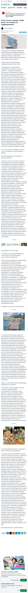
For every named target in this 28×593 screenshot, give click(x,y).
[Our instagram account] (8, 1)
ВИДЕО (25, 7)
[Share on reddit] (13, 533)
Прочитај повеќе (15, 580)
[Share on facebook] (8, 533)
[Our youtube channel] (6, 1)
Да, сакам (23, 590)
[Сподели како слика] (25, 533)
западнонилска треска (20, 4)
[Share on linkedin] (16, 533)
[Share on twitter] (10, 533)
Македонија (23, 32)
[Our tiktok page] (11, 1)
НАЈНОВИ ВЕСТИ (11, 7)
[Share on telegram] (19, 533)
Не (18, 590)
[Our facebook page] (2, 1)
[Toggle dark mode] (18, 1)
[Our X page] (4, 1)
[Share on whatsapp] (22, 533)
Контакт (24, 1)
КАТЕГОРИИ (19, 7)
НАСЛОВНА (3, 7)
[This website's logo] (6, 4)
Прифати (23, 580)
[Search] (21, 1)
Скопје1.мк (9, 28)
